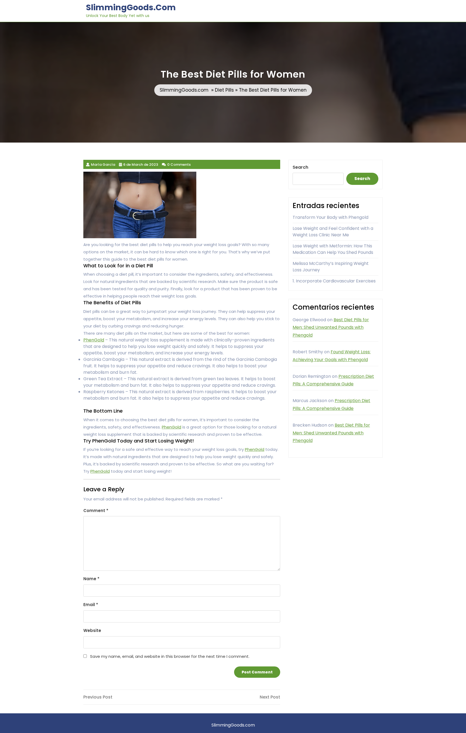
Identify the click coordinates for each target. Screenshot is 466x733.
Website (92, 630)
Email (90, 604)
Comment (95, 510)
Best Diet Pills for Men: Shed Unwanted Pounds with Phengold (331, 327)
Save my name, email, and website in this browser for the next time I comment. (169, 656)
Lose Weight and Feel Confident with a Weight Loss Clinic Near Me (333, 231)
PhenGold (93, 340)
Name (91, 579)
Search (300, 167)
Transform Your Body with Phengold (330, 217)
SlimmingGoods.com (131, 7)
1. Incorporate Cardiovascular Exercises (334, 281)
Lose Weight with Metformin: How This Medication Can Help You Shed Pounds (333, 249)
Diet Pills (224, 90)
